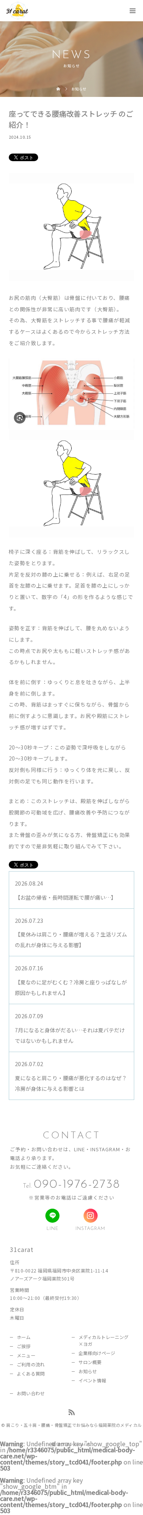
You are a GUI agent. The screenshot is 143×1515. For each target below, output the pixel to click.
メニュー (26, 1355)
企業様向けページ (97, 1353)
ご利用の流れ (31, 1364)
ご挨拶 (24, 1346)
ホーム (24, 1337)
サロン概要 (90, 1362)
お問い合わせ (31, 1393)
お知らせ (88, 1371)
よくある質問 (31, 1373)
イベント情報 (92, 1380)
